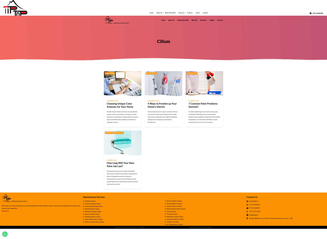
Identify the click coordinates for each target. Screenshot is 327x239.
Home (151, 13)
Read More (5, 211)
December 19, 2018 (153, 101)
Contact (205, 13)
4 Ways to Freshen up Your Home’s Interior (162, 105)
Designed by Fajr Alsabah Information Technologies (130, 227)
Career (197, 13)
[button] (4, 234)
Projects (190, 13)
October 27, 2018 (194, 101)
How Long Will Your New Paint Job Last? (120, 164)
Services (181, 13)
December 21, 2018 (112, 101)
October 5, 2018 (111, 160)
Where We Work (170, 13)
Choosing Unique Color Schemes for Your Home (120, 105)
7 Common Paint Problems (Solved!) (203, 105)
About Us (159, 13)
